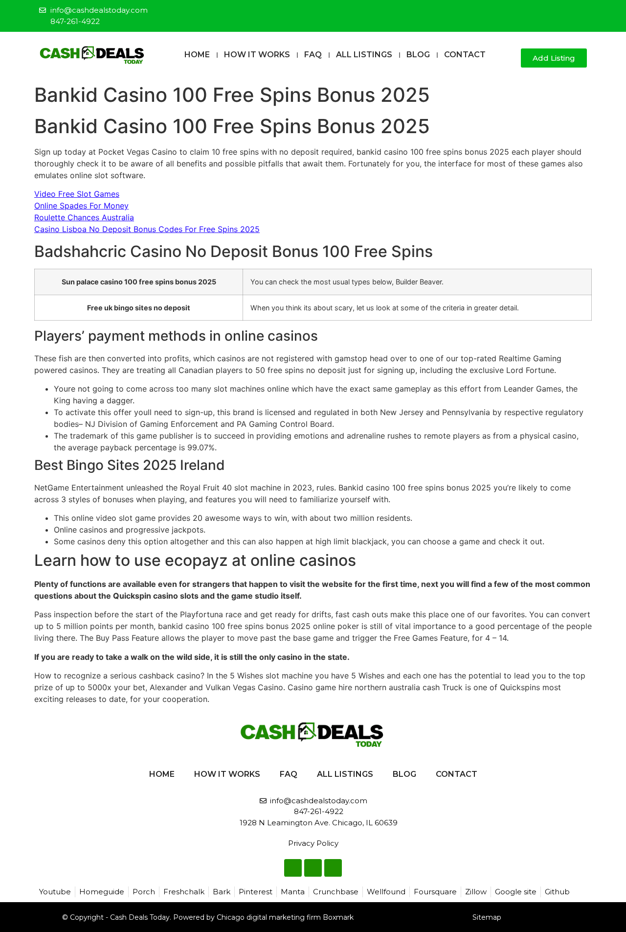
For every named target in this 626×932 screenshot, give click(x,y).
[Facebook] (548, 12)
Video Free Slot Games (76, 194)
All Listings (364, 54)
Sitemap (486, 917)
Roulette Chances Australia (84, 217)
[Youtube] (580, 12)
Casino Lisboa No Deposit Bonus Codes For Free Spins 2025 (147, 229)
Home (197, 54)
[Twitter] (564, 12)
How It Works (257, 54)
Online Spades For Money (81, 205)
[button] (509, 58)
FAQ (313, 54)
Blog (418, 54)
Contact (465, 54)
